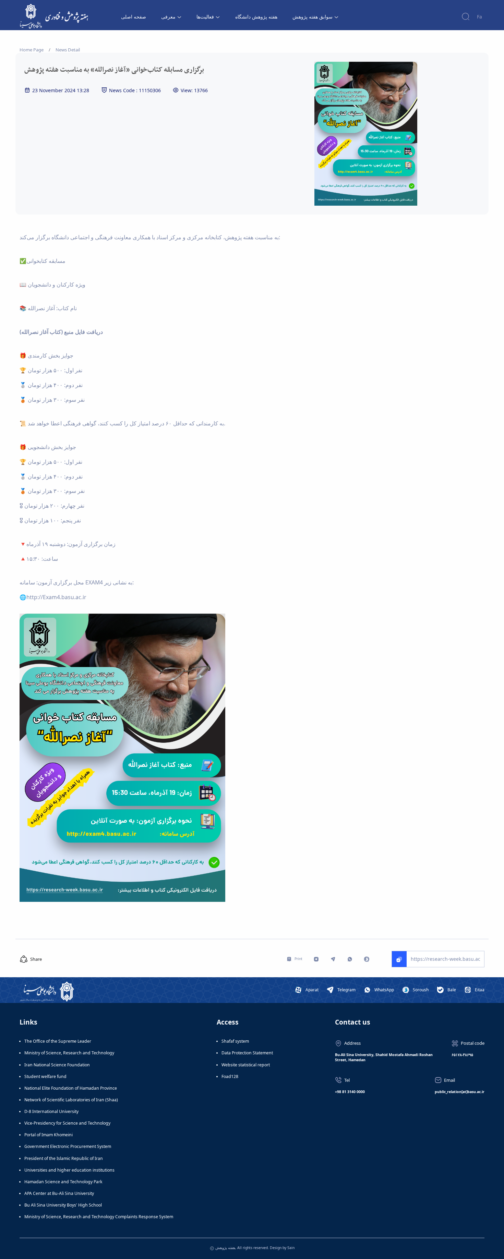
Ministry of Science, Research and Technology (69, 1053)
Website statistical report (245, 1065)
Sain (291, 1247)
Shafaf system (235, 1041)
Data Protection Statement (247, 1053)
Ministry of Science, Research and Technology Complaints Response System (98, 1217)
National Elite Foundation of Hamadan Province (70, 1088)
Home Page (32, 50)
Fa (479, 16)
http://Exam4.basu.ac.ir (56, 597)
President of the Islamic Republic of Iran (63, 1158)
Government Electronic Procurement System (67, 1146)
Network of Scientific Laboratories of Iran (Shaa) (71, 1100)
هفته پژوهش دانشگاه (256, 16)
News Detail (68, 50)
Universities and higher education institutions (69, 1170)
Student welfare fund (45, 1076)
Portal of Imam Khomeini (48, 1135)
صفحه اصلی (133, 16)
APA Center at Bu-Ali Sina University (59, 1193)
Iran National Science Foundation (57, 1065)
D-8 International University (51, 1111)
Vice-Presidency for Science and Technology (67, 1123)
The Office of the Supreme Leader (57, 1041)
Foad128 (229, 1076)
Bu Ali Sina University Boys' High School (63, 1205)
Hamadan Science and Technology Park (63, 1182)
